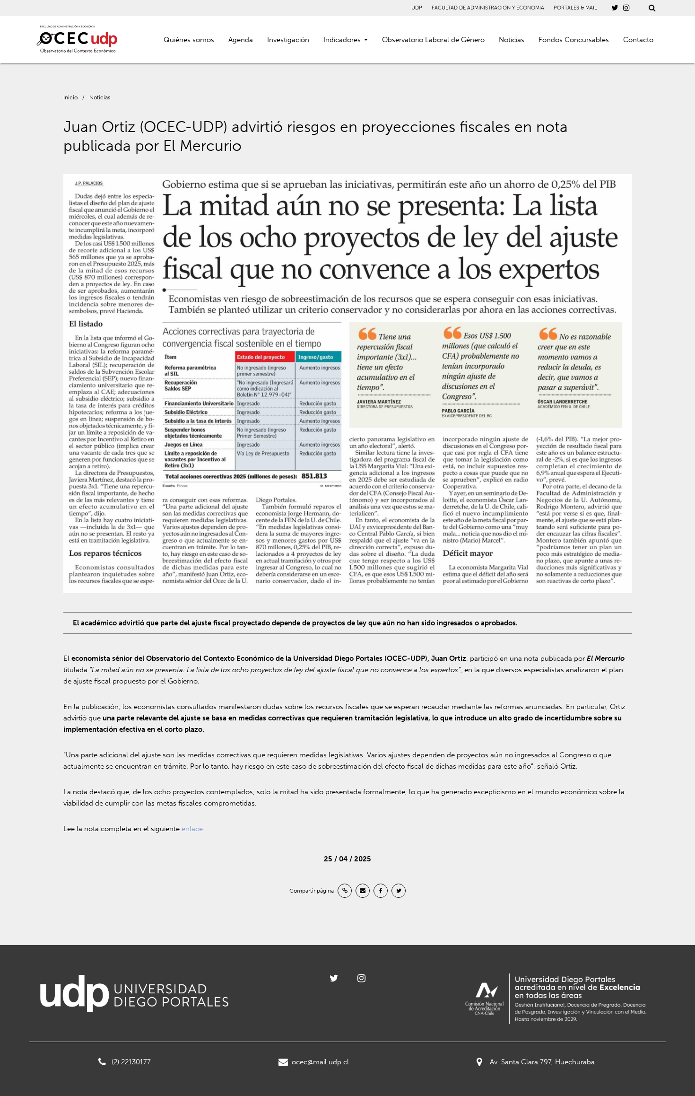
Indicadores (342, 39)
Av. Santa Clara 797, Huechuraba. (543, 1062)
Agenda (240, 39)
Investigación (288, 39)
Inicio (70, 97)
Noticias (511, 39)
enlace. (194, 828)
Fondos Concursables (574, 39)
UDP (416, 8)
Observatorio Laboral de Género (433, 39)
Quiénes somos (189, 39)
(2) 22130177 (131, 1062)
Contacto (638, 39)
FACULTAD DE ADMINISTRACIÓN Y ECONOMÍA (488, 8)
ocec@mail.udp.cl (320, 1062)
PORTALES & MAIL (575, 8)
